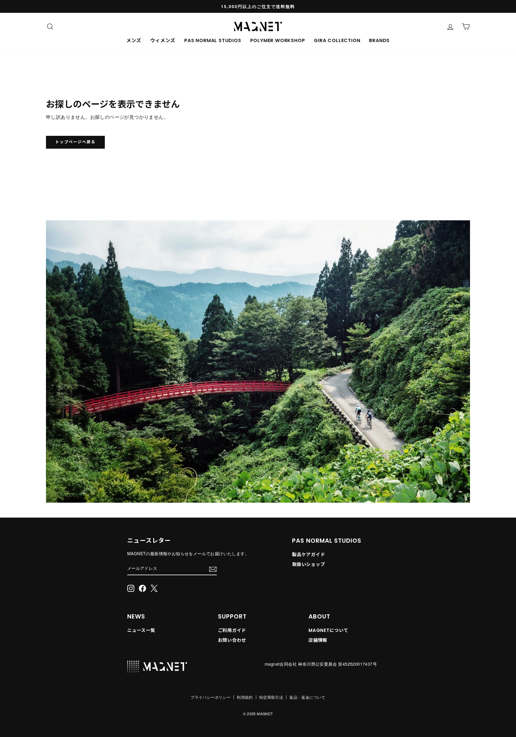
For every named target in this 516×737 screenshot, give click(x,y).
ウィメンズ (162, 40)
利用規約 (245, 697)
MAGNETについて (328, 630)
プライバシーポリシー (211, 697)
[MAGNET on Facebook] (142, 588)
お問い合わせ (232, 640)
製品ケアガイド (308, 554)
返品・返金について (307, 697)
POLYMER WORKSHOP (277, 40)
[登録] (213, 568)
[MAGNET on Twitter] (154, 588)
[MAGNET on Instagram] (130, 588)
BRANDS (379, 40)
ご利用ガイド (232, 630)
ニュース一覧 (141, 630)
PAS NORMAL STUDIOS (212, 40)
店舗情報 (317, 640)
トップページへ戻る (75, 142)
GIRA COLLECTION (337, 40)
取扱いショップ (308, 564)
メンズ (133, 40)
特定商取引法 (271, 697)
